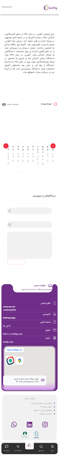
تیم (50, 104)
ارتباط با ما (17, 450)
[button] (53, 146)
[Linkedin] (29, 424)
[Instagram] (45, 424)
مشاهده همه (13, 104)
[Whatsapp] (14, 424)
